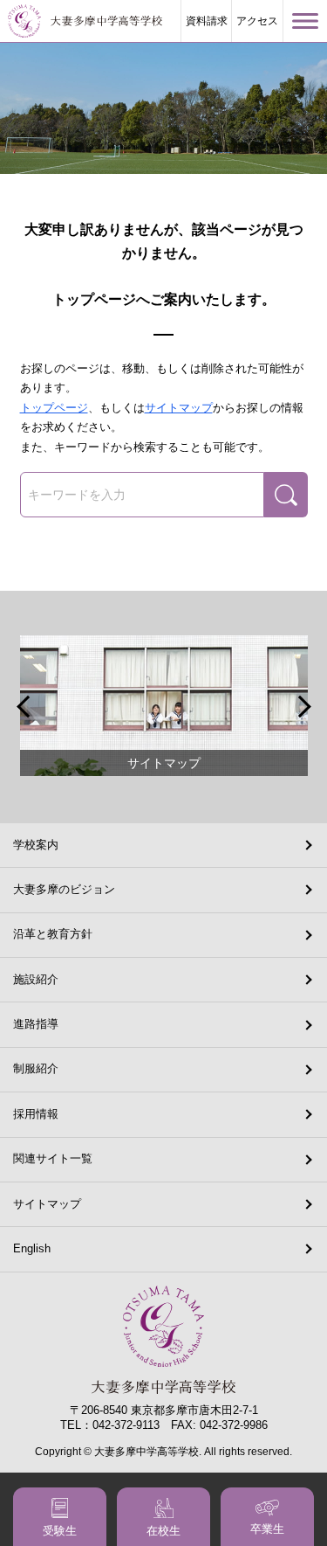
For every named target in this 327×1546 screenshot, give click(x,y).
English (32, 1248)
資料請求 (207, 21)
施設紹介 (35, 979)
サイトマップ (179, 407)
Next (302, 706)
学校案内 (35, 844)
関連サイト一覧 (52, 1158)
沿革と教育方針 (52, 933)
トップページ (54, 407)
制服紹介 (35, 1068)
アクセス (257, 21)
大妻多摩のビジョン (64, 889)
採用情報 (35, 1113)
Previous (25, 706)
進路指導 (35, 1023)
